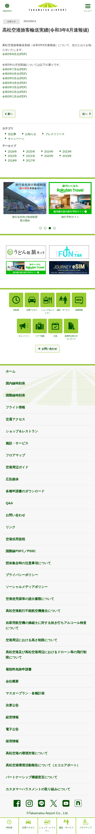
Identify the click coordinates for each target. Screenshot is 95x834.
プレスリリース (55, 134)
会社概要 (12, 681)
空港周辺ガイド (17, 467)
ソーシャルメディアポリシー (27, 587)
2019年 (67, 156)
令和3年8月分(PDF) (14, 54)
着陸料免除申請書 (19, 669)
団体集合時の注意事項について (28, 563)
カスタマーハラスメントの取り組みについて (38, 789)
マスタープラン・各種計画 (25, 693)
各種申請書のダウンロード (25, 491)
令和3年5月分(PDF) (14, 78)
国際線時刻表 (15, 395)
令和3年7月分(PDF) (14, 69)
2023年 (67, 151)
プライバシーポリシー (22, 575)
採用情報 (12, 741)
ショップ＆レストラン (22, 431)
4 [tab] (54, 228)
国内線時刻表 (15, 383)
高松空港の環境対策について (27, 753)
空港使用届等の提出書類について (30, 599)
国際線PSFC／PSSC (21, 551)
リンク (10, 527)
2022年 (12, 156)
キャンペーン (16, 138)
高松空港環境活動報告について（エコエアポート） (43, 765)
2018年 (12, 160)
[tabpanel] (25, 202)
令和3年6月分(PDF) (14, 73)
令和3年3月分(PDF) (14, 87)
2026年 (12, 151)
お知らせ (30, 134)
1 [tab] (40, 228)
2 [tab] (45, 228)
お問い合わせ (15, 515)
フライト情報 (15, 407)
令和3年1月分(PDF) (14, 96)
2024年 (48, 151)
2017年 (30, 160)
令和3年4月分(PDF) (14, 83)
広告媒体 (12, 479)
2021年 (30, 156)
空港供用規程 (15, 539)
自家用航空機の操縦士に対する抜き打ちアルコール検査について (46, 625)
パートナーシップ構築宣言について (31, 777)
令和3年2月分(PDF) (14, 92)
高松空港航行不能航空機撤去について (33, 611)
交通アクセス (15, 419)
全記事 (12, 134)
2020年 (48, 156)
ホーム (10, 371)
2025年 (30, 151)
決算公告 (12, 705)
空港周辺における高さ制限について (31, 640)
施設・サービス (17, 443)
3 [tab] (50, 228)
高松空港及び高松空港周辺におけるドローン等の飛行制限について (46, 654)
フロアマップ (15, 455)
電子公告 (12, 729)
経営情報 (12, 717)
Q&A (9, 503)
